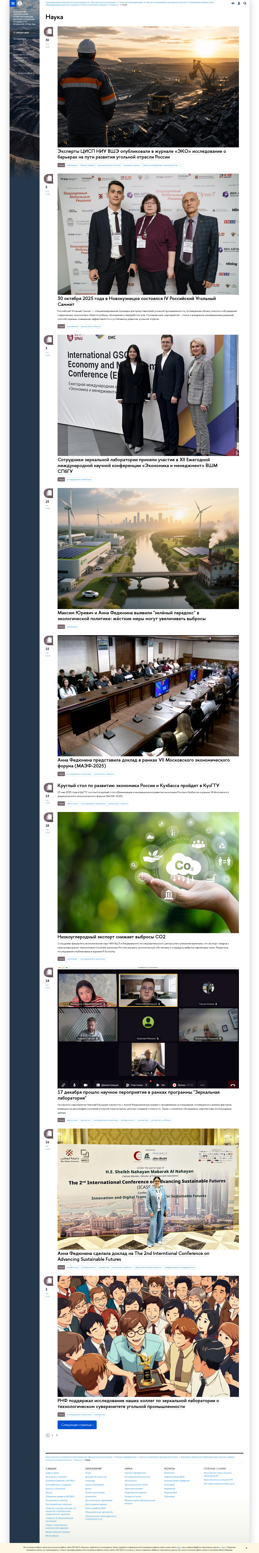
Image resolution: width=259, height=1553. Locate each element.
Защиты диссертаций (134, 1488)
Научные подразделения (126, 1457)
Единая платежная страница (58, 1531)
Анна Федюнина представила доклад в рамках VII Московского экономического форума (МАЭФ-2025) (144, 762)
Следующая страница (76, 1425)
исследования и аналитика (79, 479)
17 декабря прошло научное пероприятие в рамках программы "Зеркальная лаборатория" (139, 1095)
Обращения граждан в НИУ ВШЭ (60, 1496)
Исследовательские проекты (137, 1476)
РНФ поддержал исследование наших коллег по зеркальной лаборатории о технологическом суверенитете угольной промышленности (138, 1403)
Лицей (88, 1473)
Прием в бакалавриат (94, 1484)
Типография (169, 1484)
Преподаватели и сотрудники (58, 1484)
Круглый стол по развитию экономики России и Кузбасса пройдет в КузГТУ (138, 785)
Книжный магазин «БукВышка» (177, 1480)
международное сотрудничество (180, 1267)
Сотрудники (19, 38)
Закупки (49, 1492)
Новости (78, 1460)
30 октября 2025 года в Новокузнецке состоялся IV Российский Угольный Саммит (137, 301)
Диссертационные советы (136, 1484)
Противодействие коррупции (59, 1504)
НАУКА (128, 1468)
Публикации (169, 1496)
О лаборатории (21, 32)
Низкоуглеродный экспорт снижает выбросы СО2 (111, 936)
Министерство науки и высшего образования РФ (218, 1474)
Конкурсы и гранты (133, 1496)
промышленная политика (109, 165)
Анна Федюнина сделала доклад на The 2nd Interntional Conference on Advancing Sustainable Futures (133, 1256)
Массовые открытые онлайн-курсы (219, 1483)
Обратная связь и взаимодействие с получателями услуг (101, 1517)
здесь (179, 1547)
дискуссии (85, 1120)
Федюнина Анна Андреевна (20, 59)
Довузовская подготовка (96, 1476)
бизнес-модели (88, 165)
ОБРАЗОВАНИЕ (93, 1468)
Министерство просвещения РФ (218, 1479)
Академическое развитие (136, 1492)
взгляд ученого (127, 1120)
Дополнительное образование (98, 1500)
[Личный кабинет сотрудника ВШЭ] (239, 3)
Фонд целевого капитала (56, 1500)
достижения (72, 326)
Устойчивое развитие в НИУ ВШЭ (60, 1480)
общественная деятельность (148, 1267)
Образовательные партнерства (99, 1512)
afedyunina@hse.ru (26, 73)
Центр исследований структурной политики (162, 165)
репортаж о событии (91, 326)
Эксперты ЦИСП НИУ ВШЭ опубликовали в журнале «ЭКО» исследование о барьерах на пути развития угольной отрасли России (142, 154)
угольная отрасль (132, 165)
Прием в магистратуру (95, 1492)
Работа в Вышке (52, 1535)
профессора (73, 1267)
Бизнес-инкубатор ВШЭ (95, 1508)
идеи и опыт (72, 803)
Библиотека (169, 1473)
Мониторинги (131, 1480)
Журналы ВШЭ (170, 1492)
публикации (72, 165)
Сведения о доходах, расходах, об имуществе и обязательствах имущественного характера (61, 1511)
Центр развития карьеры (96, 1504)
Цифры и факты (52, 1473)
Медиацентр (169, 1488)
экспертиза (143, 1120)
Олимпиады (90, 1480)
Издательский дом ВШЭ (174, 1476)
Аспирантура (90, 1496)
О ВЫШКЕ (51, 1468)
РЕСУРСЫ (169, 1468)
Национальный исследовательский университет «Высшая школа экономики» (79, 1457)
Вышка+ (88, 1488)
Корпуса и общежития (55, 1488)
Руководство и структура (56, 1476)
